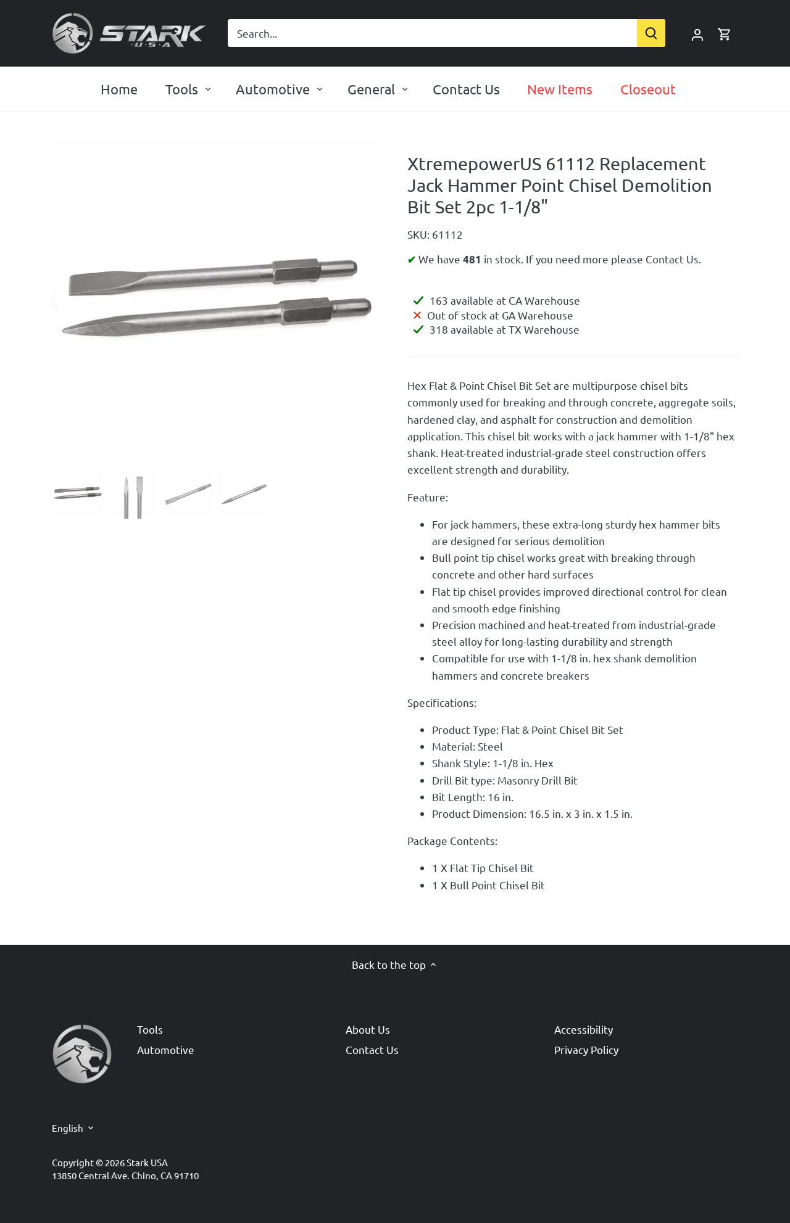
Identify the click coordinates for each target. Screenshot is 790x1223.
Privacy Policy (586, 1049)
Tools (150, 1029)
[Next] (359, 300)
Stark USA (147, 1162)
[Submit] (651, 33)
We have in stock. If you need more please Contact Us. (558, 258)
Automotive (165, 1049)
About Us (368, 1029)
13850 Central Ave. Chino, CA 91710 (125, 1175)
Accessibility (583, 1029)
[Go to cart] (724, 33)
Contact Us (372, 1049)
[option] (215, 300)
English (67, 1128)
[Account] (697, 33)
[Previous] (70, 300)
